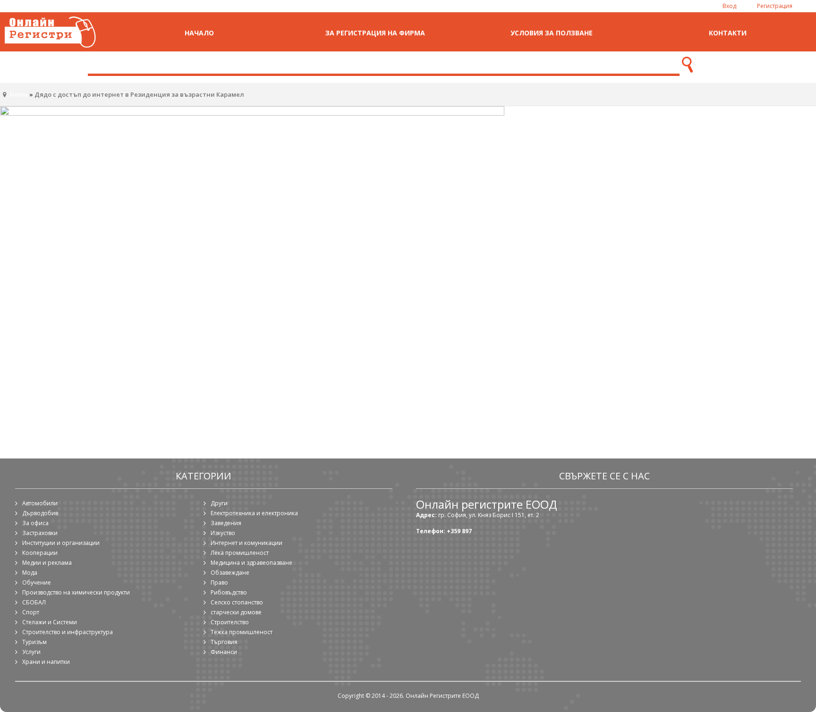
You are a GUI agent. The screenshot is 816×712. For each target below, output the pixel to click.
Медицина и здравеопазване (251, 563)
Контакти (728, 32)
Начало (199, 32)
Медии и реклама (47, 563)
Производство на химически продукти (76, 592)
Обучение (36, 582)
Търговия (224, 642)
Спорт (30, 612)
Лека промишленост (240, 553)
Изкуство (223, 533)
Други (219, 503)
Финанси (224, 652)
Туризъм (34, 642)
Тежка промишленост (241, 632)
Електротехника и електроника (254, 513)
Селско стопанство (237, 602)
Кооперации (40, 553)
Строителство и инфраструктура (67, 632)
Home (19, 94)
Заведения (226, 523)
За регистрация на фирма (375, 32)
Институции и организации (61, 543)
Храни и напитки (46, 662)
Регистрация (774, 6)
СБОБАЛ (34, 602)
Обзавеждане (230, 573)
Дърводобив (40, 513)
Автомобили (40, 503)
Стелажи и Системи (49, 622)
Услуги (31, 652)
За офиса (35, 523)
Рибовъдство (229, 592)
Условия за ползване (551, 32)
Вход (729, 6)
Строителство (230, 622)
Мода (29, 573)
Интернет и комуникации (246, 543)
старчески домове (236, 612)
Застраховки (40, 533)
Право (219, 582)
